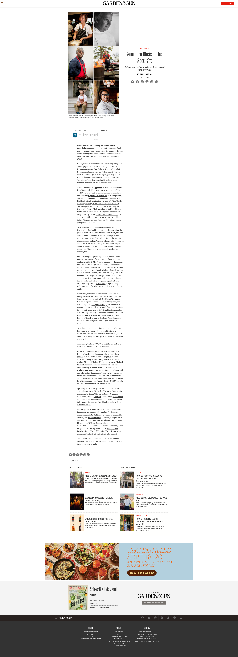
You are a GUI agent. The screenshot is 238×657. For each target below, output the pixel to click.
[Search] (235, 3)
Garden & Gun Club (147, 636)
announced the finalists (96, 148)
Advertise (119, 631)
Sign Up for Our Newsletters (154, 603)
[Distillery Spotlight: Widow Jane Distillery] (77, 510)
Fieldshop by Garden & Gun (147, 634)
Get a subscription (91, 631)
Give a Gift (94, 603)
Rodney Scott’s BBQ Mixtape (109, 381)
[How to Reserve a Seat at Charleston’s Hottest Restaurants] (127, 488)
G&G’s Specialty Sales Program (147, 641)
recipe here (81, 249)
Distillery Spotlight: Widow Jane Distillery (99, 499)
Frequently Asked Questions (119, 641)
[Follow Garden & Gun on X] (162, 617)
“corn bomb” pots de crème (88, 180)
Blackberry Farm (101, 359)
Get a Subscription (97, 600)
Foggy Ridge (110, 431)
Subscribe (228, 3)
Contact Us (119, 634)
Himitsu (80, 259)
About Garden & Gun (147, 631)
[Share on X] (142, 82)
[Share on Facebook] (137, 82)
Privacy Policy (119, 638)
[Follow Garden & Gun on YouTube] (181, 617)
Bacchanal (100, 423)
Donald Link (113, 230)
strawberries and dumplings (107, 214)
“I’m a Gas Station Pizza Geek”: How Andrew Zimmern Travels (101, 477)
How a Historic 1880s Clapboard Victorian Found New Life (149, 521)
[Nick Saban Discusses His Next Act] (127, 510)
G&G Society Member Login (147, 638)
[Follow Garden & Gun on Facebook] (142, 617)
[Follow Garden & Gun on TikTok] (175, 617)
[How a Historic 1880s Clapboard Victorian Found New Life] (127, 531)
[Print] (157, 82)
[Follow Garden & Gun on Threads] (155, 617)
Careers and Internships (119, 636)
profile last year (108, 307)
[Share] (132, 82)
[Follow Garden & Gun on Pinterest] (168, 617)
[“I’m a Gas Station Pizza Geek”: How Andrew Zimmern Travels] (77, 488)
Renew (91, 636)
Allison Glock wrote (105, 241)
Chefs (76, 461)
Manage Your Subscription (99, 607)
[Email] (152, 82)
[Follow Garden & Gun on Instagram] (149, 617)
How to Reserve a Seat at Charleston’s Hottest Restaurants (149, 478)
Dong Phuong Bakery (111, 344)
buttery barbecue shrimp (102, 249)
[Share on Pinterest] (147, 82)
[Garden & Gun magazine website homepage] (119, 3)
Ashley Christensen (107, 233)
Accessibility (119, 643)
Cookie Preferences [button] (119, 645)
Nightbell (107, 356)
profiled (80, 356)
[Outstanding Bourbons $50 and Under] (77, 531)
